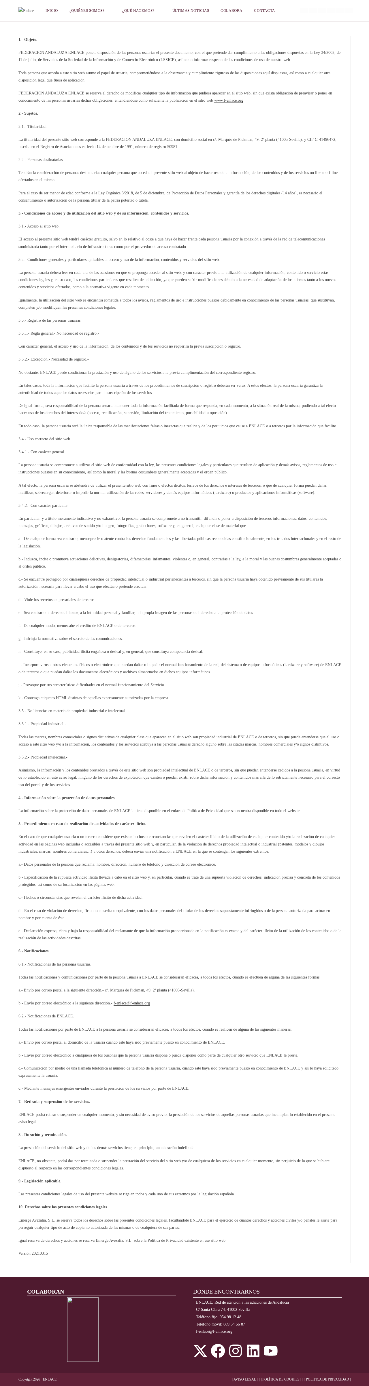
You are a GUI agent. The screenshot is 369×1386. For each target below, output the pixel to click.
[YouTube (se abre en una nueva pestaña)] (340, 10)
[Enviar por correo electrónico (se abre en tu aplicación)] (348, 10)
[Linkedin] (253, 1351)
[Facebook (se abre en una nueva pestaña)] (313, 10)
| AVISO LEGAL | (244, 1379)
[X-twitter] (200, 1351)
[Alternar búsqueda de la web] (288, 10)
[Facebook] (218, 1351)
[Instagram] (235, 1351)
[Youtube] (270, 1351)
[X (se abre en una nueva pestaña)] (304, 10)
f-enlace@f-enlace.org (132, 1003)
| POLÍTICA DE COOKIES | (281, 1379)
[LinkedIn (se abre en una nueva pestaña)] (331, 10)
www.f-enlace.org (228, 100)
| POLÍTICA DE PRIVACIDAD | (327, 1379)
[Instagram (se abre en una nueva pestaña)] (322, 10)
